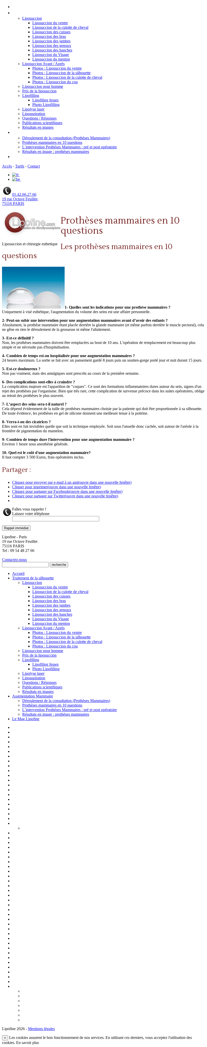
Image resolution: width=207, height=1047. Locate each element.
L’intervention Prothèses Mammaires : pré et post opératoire (69, 147)
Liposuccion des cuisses (51, 32)
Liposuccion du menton (51, 59)
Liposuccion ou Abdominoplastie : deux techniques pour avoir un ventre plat (87, 1001)
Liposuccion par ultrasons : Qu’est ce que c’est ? (63, 1010)
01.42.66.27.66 (24, 194)
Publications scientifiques (42, 123)
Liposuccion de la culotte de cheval (60, 27)
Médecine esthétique (30, 905)
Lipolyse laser (33, 109)
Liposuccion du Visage (50, 54)
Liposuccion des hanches (52, 50)
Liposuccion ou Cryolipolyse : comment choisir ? (63, 1006)
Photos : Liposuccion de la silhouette (61, 73)
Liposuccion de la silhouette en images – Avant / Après (58, 857)
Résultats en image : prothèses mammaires (55, 151)
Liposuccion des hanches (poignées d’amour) (51, 871)
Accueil (19, 7)
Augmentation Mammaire (35, 132)
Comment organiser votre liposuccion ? (55, 996)
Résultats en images (38, 127)
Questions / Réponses (39, 118)
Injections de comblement (34, 780)
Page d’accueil (24, 728)
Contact (34, 166)
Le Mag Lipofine (26, 156)
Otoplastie (21, 914)
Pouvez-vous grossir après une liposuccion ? (60, 1015)
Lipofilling (30, 95)
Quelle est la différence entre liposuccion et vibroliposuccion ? (75, 1020)
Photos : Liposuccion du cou (55, 82)
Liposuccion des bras (49, 36)
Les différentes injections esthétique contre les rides (57, 814)
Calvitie (18, 751)
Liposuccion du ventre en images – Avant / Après (53, 891)
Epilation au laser (26, 771)
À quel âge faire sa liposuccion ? (49, 991)
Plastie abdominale (28, 938)
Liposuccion (32, 18)
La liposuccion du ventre (33, 804)
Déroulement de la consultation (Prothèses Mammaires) (66, 138)
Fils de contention (27, 775)
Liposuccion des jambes (51, 41)
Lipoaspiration (33, 114)
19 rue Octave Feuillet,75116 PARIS (20, 201)
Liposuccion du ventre (50, 23)
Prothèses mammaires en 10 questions (52, 142)
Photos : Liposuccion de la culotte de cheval (67, 77)
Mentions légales (26, 910)
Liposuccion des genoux (51, 45)
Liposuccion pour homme (42, 86)
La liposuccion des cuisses (34, 799)
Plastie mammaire (26, 943)
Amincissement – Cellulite (34, 742)
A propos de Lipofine (30, 732)
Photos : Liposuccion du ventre (57, 68)
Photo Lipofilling (46, 104)
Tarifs (19, 166)
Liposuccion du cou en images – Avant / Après (51, 881)
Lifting (18, 819)
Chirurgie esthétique (30, 756)
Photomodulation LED (31, 934)
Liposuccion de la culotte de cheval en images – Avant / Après (64, 852)
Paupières (20, 924)
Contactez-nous (14, 559)
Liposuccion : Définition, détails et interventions (53, 843)
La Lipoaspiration (27, 790)
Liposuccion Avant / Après (43, 64)
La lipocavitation (26, 795)
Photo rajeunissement (31, 929)
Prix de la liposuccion (39, 91)
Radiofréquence (25, 967)
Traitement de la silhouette (36, 13)
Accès (7, 166)
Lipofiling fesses (45, 100)
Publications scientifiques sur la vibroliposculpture (55, 958)
